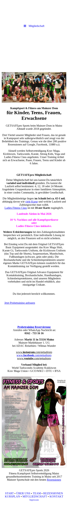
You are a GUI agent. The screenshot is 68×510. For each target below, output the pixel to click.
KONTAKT (56, 496)
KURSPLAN (12, 496)
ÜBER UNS (23, 493)
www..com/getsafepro (34, 352)
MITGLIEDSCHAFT (34, 496)
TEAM (37, 493)
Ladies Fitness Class (16, 207)
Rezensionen (54, 479)
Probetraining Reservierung (34, 326)
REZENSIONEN (53, 493)
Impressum (34, 500)
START (9, 493)
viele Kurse (31, 201)
